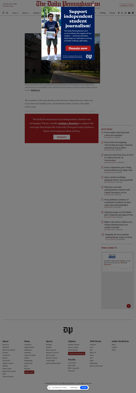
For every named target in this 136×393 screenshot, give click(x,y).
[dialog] (68, 196)
